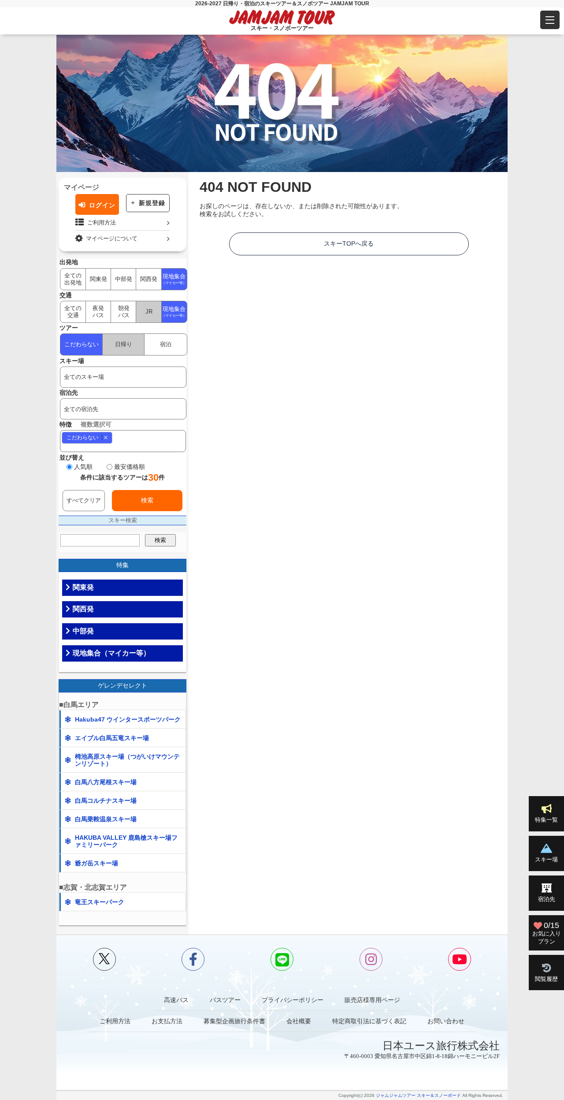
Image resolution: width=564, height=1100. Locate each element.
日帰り (123, 344)
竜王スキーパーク (99, 901)
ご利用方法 (101, 222)
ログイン (102, 205)
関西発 (148, 279)
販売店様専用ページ (372, 999)
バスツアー (225, 999)
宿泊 (165, 344)
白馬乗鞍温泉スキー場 (106, 819)
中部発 (123, 279)
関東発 (98, 279)
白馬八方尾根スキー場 (106, 782)
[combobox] (123, 441)
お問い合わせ (445, 1021)
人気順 (83, 466)
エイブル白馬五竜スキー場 (112, 737)
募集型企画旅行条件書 (234, 1021)
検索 (147, 500)
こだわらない (81, 344)
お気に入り (546, 932)
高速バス (176, 999)
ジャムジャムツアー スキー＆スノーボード (418, 1095)
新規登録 (152, 202)
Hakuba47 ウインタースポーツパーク (128, 719)
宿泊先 (546, 899)
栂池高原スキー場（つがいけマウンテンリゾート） (127, 760)
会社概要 (298, 1021)
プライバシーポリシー (292, 999)
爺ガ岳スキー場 (96, 863)
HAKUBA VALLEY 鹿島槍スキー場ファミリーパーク (126, 841)
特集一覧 (546, 819)
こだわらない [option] (80, 437)
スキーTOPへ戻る (349, 243)
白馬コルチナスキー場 (106, 800)
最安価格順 (129, 466)
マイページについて (111, 238)
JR (148, 311)
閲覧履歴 (546, 978)
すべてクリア (84, 500)
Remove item (105, 437)
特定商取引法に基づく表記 (369, 1021)
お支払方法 (167, 1021)
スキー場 (546, 859)
